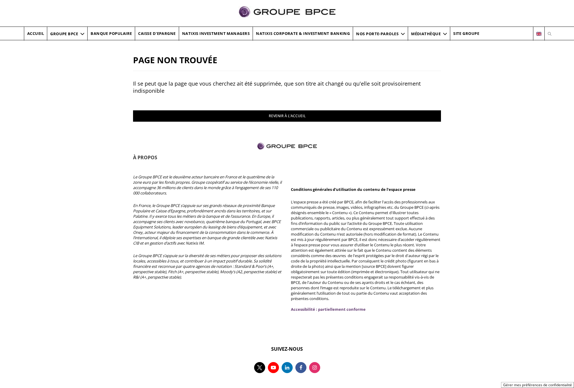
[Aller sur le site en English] (538, 34)
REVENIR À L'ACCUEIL (287, 115)
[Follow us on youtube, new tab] (273, 367)
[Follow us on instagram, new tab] (314, 367)
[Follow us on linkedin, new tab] (287, 367)
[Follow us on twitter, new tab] (259, 367)
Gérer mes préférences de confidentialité (537, 384)
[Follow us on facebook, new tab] (300, 367)
